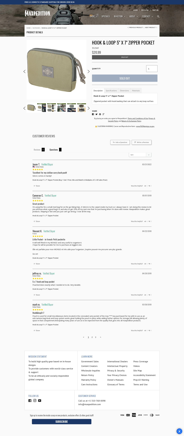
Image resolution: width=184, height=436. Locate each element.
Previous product (136, 27)
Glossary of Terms (115, 384)
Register (145, 10)
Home (29, 28)
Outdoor (36, 28)
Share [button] (38, 186)
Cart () (155, 10)
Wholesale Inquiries (90, 370)
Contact (146, 16)
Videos (136, 366)
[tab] (98, 90)
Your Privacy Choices (117, 375)
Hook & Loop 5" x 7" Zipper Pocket (45, 215)
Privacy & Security (116, 370)
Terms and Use (140, 384)
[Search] (158, 17)
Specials (106, 16)
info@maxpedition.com (89, 404)
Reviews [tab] (37, 149)
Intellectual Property (117, 366)
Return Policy (87, 375)
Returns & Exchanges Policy (131, 121)
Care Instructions (89, 384)
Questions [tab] (54, 149)
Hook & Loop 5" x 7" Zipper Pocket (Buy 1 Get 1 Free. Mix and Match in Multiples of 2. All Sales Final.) (70, 180)
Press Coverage (140, 361)
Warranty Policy (88, 379)
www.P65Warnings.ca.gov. (145, 126)
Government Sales (90, 361)
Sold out (125, 78)
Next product (150, 27)
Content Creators (89, 366)
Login (135, 10)
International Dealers (117, 361)
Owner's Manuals (115, 379)
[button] (145, 186)
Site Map (137, 370)
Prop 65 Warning (141, 379)
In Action (118, 16)
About (132, 16)
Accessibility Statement (144, 375)
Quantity (96, 69)
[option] (56, 70)
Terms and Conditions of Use (138, 118)
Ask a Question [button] (121, 142)
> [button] (100, 337)
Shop (92, 16)
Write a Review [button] (143, 142)
